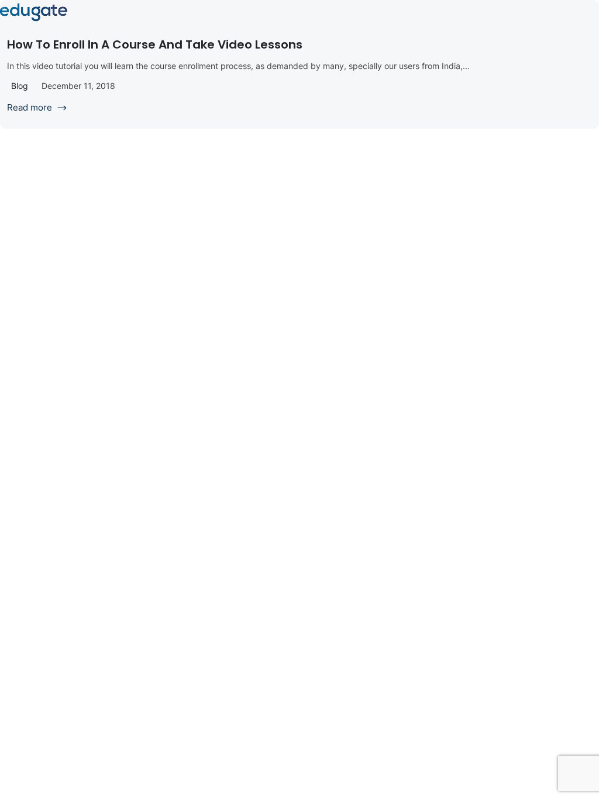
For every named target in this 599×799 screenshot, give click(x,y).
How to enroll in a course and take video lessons (154, 44)
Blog (19, 86)
